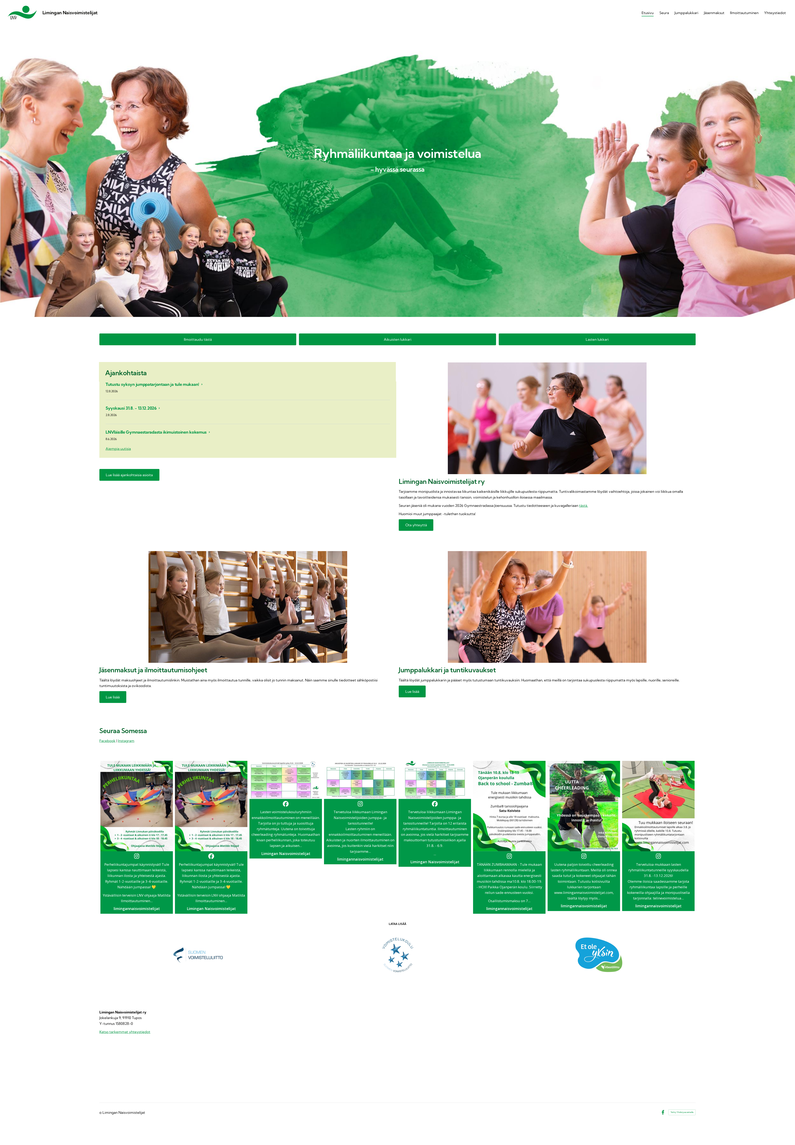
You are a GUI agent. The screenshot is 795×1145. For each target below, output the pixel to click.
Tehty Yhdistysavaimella (682, 1112)
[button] (136, 837)
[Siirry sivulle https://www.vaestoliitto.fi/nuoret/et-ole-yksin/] (597, 954)
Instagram (126, 741)
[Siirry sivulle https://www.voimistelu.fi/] (198, 954)
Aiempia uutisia (118, 448)
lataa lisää (397, 924)
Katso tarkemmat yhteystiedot (124, 1032)
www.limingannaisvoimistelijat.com (583, 892)
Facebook (107, 741)
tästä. (583, 505)
